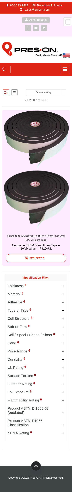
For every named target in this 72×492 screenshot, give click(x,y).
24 (39, 100)
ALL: (44, 100)
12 (34, 100)
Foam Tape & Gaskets (20, 235)
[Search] (4, 69)
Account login (38, 19)
